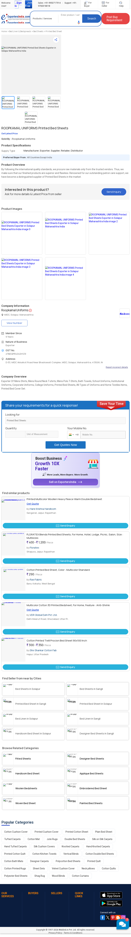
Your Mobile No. (77, 428)
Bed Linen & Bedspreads (20, 31)
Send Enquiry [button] (67, 525)
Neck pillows (88, 868)
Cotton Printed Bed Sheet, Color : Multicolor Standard (58, 570)
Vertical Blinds (71, 853)
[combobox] (73, 434)
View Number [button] (14, 323)
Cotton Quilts (109, 868)
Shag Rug (39, 875)
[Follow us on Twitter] (107, 917)
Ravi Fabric (36, 579)
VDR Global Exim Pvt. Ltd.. (44, 615)
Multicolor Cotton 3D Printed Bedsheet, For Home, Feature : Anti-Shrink (68, 605)
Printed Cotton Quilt (14, 853)
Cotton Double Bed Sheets (100, 853)
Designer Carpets (39, 861)
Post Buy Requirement (114, 18)
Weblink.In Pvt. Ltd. (67, 930)
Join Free (28, 4)
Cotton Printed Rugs (15, 868)
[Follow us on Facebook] (102, 917)
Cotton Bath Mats (13, 861)
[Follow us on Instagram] (123, 917)
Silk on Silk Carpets (102, 839)
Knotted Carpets (70, 846)
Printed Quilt (94, 861)
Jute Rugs (52, 839)
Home (4, 31)
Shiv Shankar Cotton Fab (43, 650)
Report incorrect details (117, 367)
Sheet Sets (39, 868)
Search (91, 18)
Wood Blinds (58, 875)
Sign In (18, 4)
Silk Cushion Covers (44, 846)
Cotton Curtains (80, 875)
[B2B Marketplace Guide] (118, 917)
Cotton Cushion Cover (16, 831)
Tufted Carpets (12, 839)
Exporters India (15, 18)
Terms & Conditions (73, 933)
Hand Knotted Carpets (98, 846)
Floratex (34, 547)
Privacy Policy (55, 933)
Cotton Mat (34, 839)
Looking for (12, 414)
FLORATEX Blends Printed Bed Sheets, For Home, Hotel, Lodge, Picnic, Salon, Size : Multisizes (75, 536)
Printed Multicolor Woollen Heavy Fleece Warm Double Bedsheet (64, 499)
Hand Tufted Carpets (15, 846)
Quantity (11, 428)
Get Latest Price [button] (9, 133)
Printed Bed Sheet (54, 31)
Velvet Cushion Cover (63, 868)
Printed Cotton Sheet (77, 831)
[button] (78, 22)
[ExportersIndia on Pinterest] (112, 917)
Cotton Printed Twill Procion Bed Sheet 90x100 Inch (57, 640)
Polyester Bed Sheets (15, 875)
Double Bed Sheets (75, 839)
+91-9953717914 (49, 3)
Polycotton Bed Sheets (68, 861)
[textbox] (41, 434)
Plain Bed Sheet (103, 831)
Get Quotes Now (65, 445)
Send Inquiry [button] (114, 192)
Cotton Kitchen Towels (44, 853)
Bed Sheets (38, 31)
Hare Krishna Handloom (43, 508)
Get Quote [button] (33, 503)
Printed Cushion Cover (47, 831)
